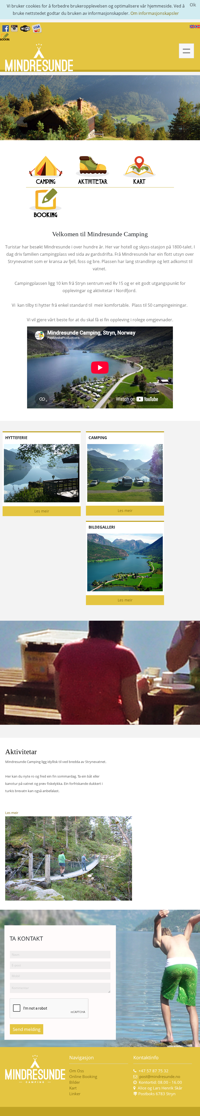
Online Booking (83, 1076)
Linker (75, 1093)
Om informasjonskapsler (154, 13)
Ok (193, 5)
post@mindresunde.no (159, 1076)
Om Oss (76, 1070)
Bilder (74, 1082)
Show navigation (186, 51)
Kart (73, 1088)
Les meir (41, 511)
